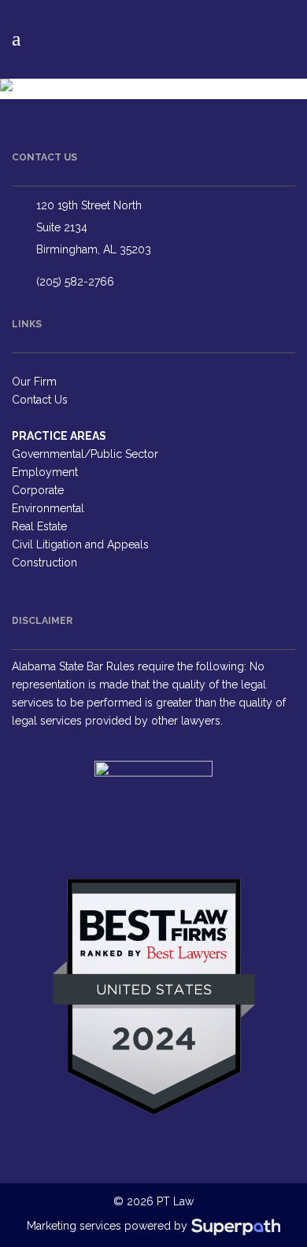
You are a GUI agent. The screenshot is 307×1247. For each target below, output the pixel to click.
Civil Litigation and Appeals (80, 544)
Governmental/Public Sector (85, 454)
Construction (44, 562)
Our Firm (34, 381)
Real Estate (39, 526)
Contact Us (40, 399)
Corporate (38, 490)
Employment (45, 472)
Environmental (48, 508)
